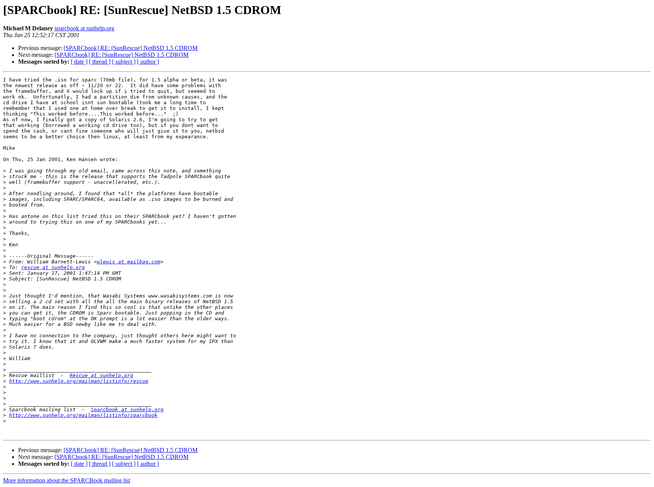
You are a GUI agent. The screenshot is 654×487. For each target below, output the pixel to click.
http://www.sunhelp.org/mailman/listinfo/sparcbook (83, 415)
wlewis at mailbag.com (128, 262)
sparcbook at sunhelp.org (84, 28)
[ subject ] (123, 61)
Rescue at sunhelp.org (101, 375)
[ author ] (148, 61)
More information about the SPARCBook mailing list (66, 480)
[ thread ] (100, 61)
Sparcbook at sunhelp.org (127, 409)
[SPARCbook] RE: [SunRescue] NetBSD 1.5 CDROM (131, 48)
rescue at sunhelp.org (53, 267)
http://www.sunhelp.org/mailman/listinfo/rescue (78, 381)
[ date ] (79, 61)
